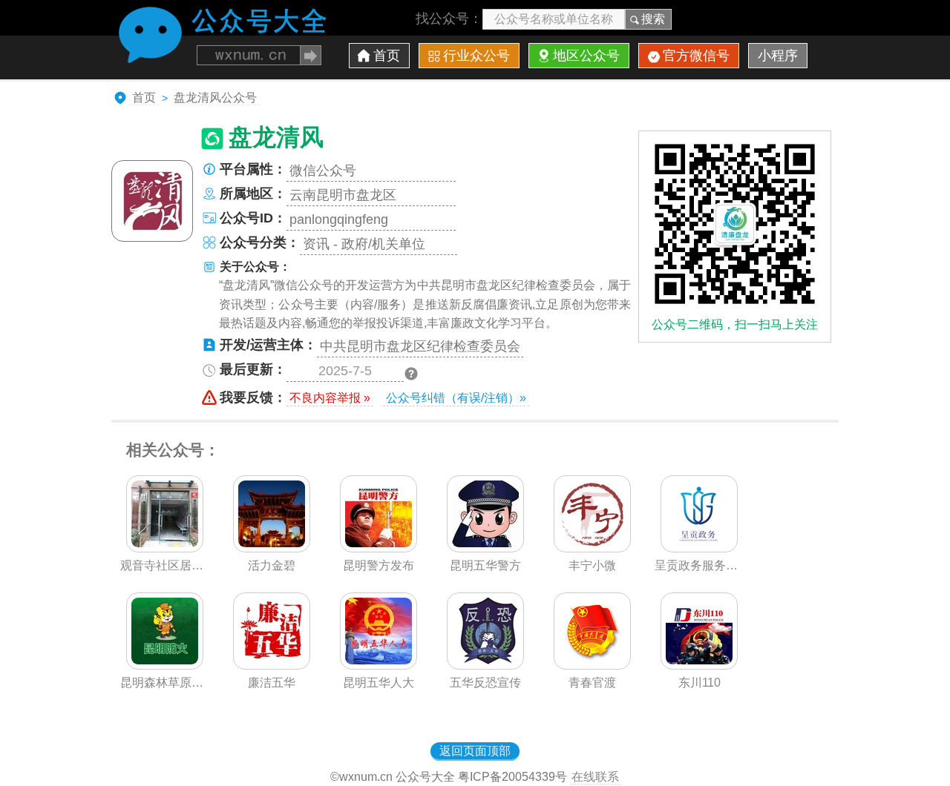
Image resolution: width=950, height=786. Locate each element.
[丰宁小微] (592, 548)
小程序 (778, 55)
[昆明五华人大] (378, 665)
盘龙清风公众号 (215, 97)
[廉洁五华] (271, 665)
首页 (386, 55)
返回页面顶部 (475, 750)
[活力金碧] (271, 548)
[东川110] (699, 665)
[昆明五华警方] (485, 548)
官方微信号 (696, 55)
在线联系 (595, 776)
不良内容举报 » (329, 398)
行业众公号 (476, 55)
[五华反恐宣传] (485, 665)
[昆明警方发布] (378, 548)
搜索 (653, 19)
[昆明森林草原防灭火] (164, 665)
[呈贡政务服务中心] (699, 548)
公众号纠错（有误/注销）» (456, 398)
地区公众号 (586, 55)
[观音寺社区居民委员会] (164, 548)
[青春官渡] (592, 665)
